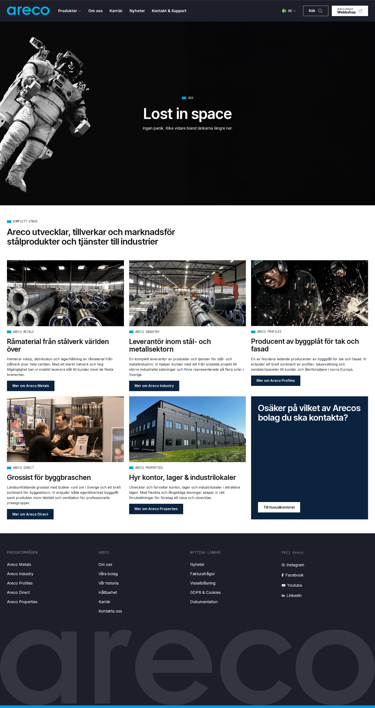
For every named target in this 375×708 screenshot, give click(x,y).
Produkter (67, 10)
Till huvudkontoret (279, 507)
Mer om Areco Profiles (276, 380)
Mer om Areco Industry (154, 386)
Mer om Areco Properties (156, 509)
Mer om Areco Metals (30, 386)
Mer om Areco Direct (30, 514)
